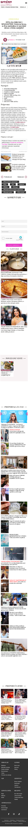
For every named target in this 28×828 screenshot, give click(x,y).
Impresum (6, 820)
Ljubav (17, 762)
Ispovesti (3, 747)
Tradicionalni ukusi (5, 297)
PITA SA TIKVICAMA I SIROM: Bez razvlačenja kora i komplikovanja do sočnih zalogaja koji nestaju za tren (7, 373)
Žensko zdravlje (5, 769)
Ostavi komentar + (14, 245)
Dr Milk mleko (15, 127)
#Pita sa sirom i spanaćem (10, 181)
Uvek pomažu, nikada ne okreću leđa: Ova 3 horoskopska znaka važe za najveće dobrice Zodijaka (20, 717)
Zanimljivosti (17, 787)
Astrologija (6, 803)
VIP (1, 697)
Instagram (20, 142)
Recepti (17, 791)
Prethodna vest (8, 177)
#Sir (13, 184)
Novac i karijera (18, 781)
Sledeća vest (21, 177)
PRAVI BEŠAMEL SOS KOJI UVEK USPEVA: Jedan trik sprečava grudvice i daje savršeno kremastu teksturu (14, 274)
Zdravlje (23, 7)
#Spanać (21, 184)
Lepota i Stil (6, 791)
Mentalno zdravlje (5, 767)
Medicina (3, 765)
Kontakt (15, 821)
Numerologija (4, 807)
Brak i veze (17, 765)
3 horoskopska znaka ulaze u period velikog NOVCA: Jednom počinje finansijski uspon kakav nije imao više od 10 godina (20, 734)
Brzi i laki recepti (5, 270)
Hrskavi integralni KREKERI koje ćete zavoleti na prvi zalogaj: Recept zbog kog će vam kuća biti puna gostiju (19, 156)
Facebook (13, 142)
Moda (2, 797)
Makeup (3, 795)
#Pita (4, 184)
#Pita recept (20, 192)
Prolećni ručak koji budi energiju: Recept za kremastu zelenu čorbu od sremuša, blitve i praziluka (19, 167)
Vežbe (2, 773)
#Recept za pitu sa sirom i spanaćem (13, 189)
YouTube (4, 144)
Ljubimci (16, 785)
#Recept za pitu (7, 192)
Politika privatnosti (22, 821)
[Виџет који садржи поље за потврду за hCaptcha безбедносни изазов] (12, 238)
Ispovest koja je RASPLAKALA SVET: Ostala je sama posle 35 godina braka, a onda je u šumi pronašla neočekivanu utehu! (7, 751)
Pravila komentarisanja (7, 821)
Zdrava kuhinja (14, 19)
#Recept (15, 187)
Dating (15, 769)
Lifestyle (18, 778)
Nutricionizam (4, 771)
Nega (2, 793)
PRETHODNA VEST (6, 151)
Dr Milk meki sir (20, 122)
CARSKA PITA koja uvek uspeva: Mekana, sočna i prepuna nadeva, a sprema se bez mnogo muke (12, 301)
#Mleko (5, 187)
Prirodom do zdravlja (6, 775)
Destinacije (17, 783)
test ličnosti (4, 809)
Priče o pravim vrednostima (9, 7)
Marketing (12, 820)
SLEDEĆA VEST (23, 151)
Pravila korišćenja (20, 820)
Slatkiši (16, 799)
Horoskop (3, 324)
